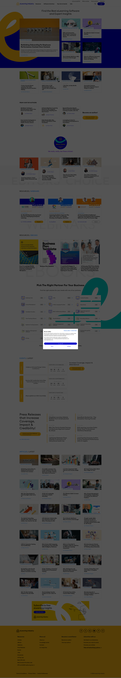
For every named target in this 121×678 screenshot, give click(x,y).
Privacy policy (67, 330)
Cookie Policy (74, 330)
